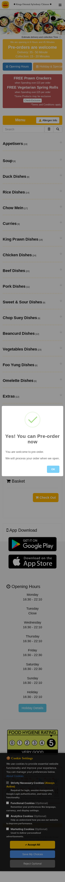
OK (53, 469)
